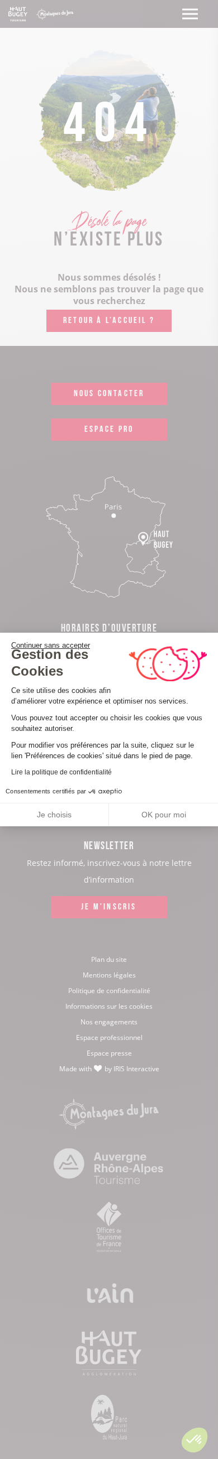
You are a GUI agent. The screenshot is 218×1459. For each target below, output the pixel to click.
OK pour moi (163, 814)
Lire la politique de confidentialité (61, 772)
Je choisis (54, 814)
